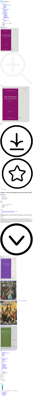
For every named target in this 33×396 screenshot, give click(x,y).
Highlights (5, 7)
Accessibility (3, 394)
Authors (3, 8)
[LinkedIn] (2, 389)
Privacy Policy (4, 392)
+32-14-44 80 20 (3, 380)
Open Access (5, 10)
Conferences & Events (6, 20)
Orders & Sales (5, 13)
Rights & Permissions (6, 17)
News (2, 19)
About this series (2, 27)
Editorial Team (4, 359)
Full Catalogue (5, 4)
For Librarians (5, 14)
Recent (4, 5)
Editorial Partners (6, 12)
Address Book (4, 365)
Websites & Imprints (4, 368)
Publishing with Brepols (7, 9)
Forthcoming (5, 6)
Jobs (4, 18)
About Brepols (5, 16)
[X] (2, 386)
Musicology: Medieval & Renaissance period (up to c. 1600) (9, 211)
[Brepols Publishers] (4, 2)
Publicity (3, 355)
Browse (3, 3)
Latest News (3, 371)
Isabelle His (2, 194)
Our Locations (5, 15)
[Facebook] (2, 385)
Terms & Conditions (4, 393)
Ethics (4, 11)
